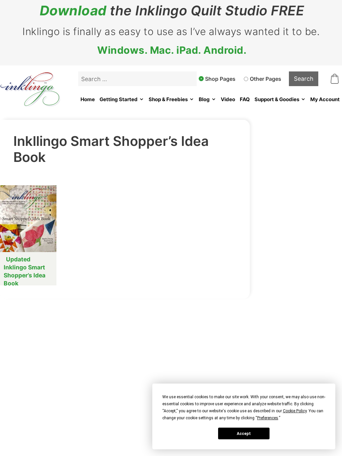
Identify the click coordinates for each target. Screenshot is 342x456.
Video (228, 99)
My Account (325, 99)
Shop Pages (220, 78)
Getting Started (119, 99)
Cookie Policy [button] (295, 411)
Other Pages (265, 78)
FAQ (245, 99)
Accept (244, 433)
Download (73, 11)
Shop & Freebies (168, 99)
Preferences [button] (267, 418)
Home (87, 99)
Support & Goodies (276, 99)
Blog (204, 99)
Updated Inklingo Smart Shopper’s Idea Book (24, 271)
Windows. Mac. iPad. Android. (171, 50)
